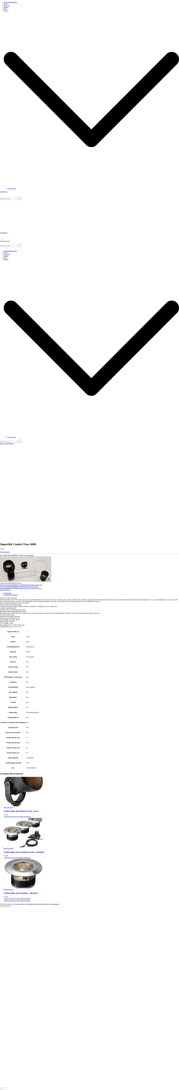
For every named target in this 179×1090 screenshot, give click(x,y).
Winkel (6, 7)
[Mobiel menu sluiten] (0, 248)
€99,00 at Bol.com (25, 586)
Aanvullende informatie (11, 595)
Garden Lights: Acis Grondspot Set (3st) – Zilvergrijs (24, 852)
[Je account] (1, 237)
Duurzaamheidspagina (11, 2)
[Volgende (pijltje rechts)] (2, 1089)
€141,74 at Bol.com (32, 588)
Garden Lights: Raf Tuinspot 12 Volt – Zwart (21, 811)
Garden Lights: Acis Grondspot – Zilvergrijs (21, 893)
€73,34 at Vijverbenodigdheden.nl (10, 586)
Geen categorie (9, 443)
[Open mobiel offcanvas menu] (0, 243)
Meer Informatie (5, 552)
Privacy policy (11, 188)
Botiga (31, 904)
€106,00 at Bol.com (20, 588)
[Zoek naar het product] (19, 198)
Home (2, 443)
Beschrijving (7, 593)
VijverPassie (3, 192)
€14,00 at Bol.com (25, 585)
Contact (6, 11)
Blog (5, 9)
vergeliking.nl (55, 904)
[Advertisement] (89, 214)
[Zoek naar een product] (2, 196)
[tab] (91, 593)
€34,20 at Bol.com (36, 585)
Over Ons (7, 5)
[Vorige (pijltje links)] (0, 1089)
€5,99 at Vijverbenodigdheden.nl (9, 585)
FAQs (6, 4)
